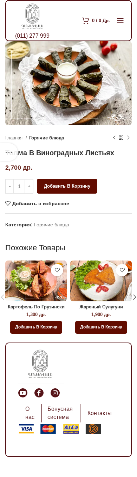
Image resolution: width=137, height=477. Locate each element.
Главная (14, 137)
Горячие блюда (46, 137)
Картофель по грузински (36, 307)
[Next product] (128, 138)
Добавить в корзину (67, 186)
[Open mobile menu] (120, 20)
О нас (29, 413)
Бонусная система (60, 413)
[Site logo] (32, 15)
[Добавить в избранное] (57, 270)
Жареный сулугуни (101, 307)
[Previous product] (114, 138)
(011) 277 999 (32, 36)
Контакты (99, 413)
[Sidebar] (9, 152)
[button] (36, 327)
